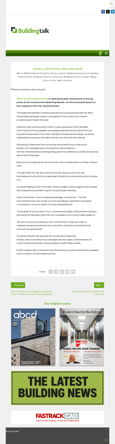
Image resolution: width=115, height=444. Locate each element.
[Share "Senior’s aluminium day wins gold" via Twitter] (56, 272)
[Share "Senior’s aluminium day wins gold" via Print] (73, 272)
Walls (59, 80)
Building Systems (72, 76)
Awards (62, 73)
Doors (46, 80)
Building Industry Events (78, 73)
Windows (67, 80)
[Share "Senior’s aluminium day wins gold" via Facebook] (51, 272)
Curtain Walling (88, 76)
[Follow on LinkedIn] (112, 11)
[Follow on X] (108, 11)
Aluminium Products (39, 73)
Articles (53, 73)
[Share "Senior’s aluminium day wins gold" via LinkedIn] (62, 272)
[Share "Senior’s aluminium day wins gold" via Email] (67, 272)
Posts (53, 80)
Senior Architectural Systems (32, 98)
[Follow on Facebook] (103, 11)
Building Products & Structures (48, 76)
